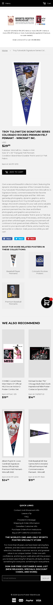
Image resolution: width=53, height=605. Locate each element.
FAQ (27, 517)
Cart (49, 3)
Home (5, 50)
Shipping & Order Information (27, 523)
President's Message (26, 520)
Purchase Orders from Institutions (26, 529)
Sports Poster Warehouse (28, 595)
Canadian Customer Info (26, 526)
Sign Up (45, 578)
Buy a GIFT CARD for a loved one (26, 533)
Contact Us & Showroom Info (26, 510)
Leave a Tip (27, 513)
